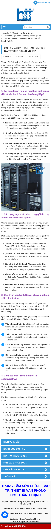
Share (7, 57)
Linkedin (34, 57)
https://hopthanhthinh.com (25, 521)
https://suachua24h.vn (29, 519)
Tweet (21, 57)
